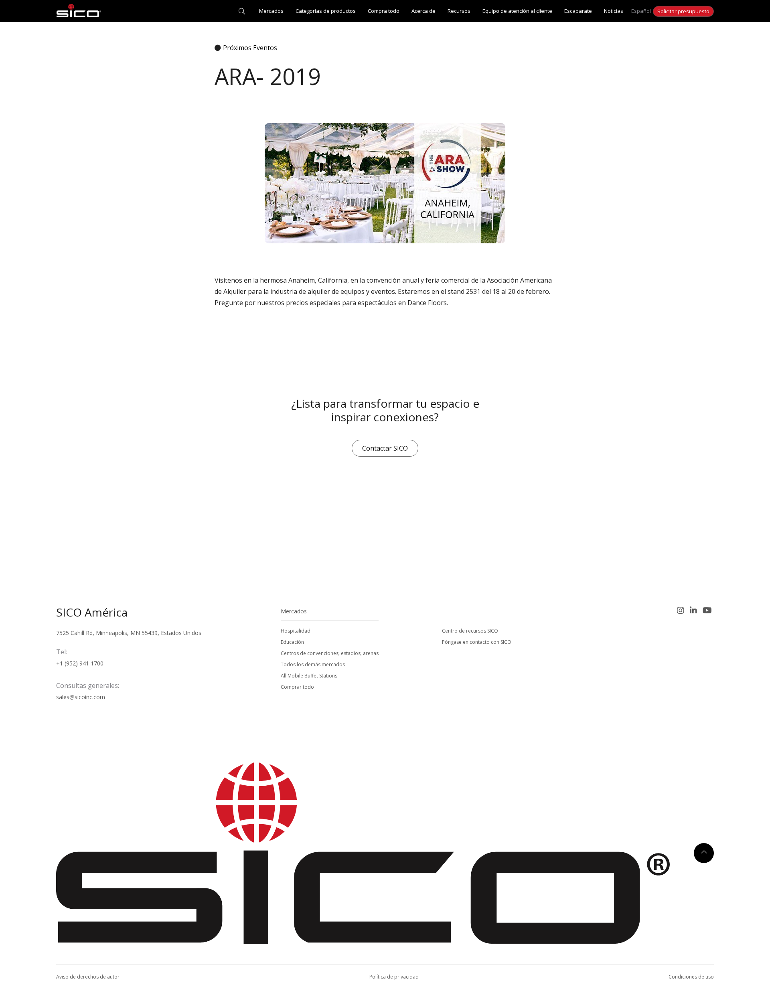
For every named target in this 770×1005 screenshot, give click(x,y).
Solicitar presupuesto (683, 11)
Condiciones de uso (691, 976)
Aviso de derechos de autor (88, 976)
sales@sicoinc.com (80, 697)
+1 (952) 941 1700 (79, 663)
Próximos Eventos (250, 47)
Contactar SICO (385, 448)
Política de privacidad (394, 976)
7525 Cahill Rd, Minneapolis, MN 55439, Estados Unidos (128, 633)
